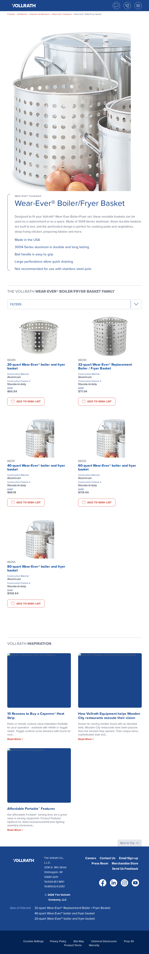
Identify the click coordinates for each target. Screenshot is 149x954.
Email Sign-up (128, 858)
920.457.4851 (56, 881)
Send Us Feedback (125, 869)
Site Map (78, 941)
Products (11, 14)
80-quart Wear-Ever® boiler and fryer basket (36, 568)
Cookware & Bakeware (40, 14)
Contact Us (107, 858)
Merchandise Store (125, 863)
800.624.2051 (56, 886)
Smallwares (22, 14)
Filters (16, 304)
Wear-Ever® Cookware (62, 14)
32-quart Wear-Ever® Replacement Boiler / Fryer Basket (105, 366)
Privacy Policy (58, 941)
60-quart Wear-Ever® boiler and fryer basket (107, 467)
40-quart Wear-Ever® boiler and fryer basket (36, 467)
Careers (90, 858)
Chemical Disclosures (104, 941)
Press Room (100, 863)
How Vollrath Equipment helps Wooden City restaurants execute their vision (109, 716)
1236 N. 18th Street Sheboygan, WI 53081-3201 (55, 872)
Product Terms (72, 945)
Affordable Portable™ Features (31, 809)
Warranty (94, 945)
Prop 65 (129, 941)
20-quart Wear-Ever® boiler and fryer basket (36, 366)
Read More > (15, 739)
